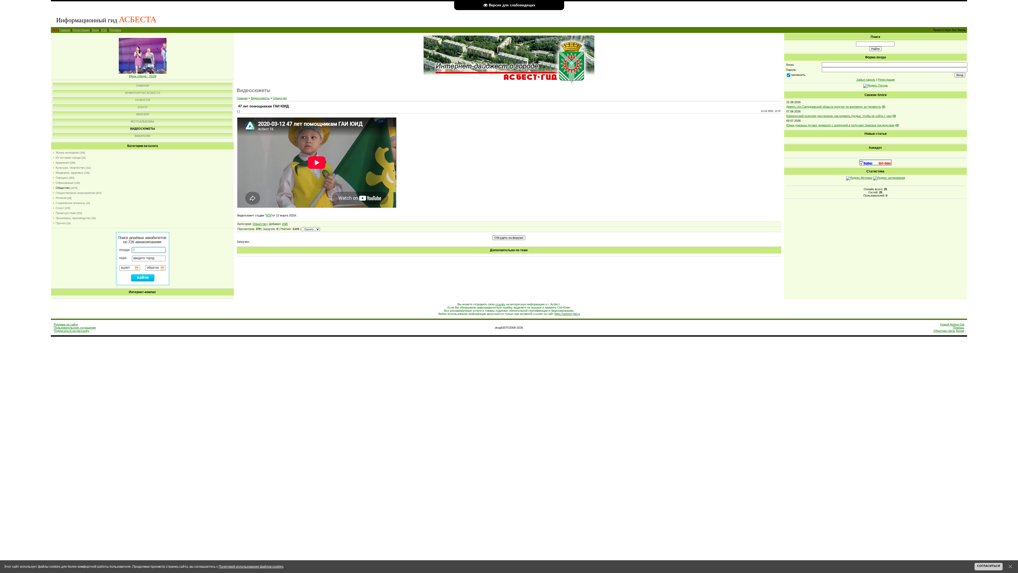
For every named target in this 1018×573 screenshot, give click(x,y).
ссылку (500, 304)
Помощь (958, 327)
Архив (960, 330)
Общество (63, 187)
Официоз (62, 177)
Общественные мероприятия (75, 192)
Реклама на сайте (66, 324)
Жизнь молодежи (67, 152)
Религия (61, 197)
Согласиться (988, 565)
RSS (104, 30)
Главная (64, 30)
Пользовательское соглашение (75, 327)
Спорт (60, 208)
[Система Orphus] (875, 164)
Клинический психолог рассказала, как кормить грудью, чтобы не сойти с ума (839, 116)
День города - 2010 (142, 76)
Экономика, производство (73, 218)
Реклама (115, 30)
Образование (65, 182)
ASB (285, 223)
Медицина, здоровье (69, 172)
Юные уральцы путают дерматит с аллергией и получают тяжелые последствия (840, 125)
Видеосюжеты (260, 98)
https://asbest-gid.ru (567, 313)
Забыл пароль (865, 79)
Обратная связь (944, 330)
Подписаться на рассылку (71, 330)
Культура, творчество (70, 167)
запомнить (798, 74)
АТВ (268, 215)
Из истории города (68, 157)
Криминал (62, 162)
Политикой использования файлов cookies (251, 566)
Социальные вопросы (70, 203)
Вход (95, 30)
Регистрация (81, 30)
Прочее (61, 223)
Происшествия (66, 213)
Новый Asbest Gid (952, 324)
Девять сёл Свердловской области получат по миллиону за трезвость (833, 106)
